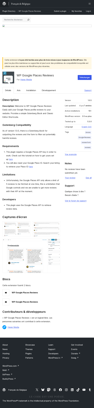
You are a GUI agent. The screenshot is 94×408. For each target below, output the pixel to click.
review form (86, 142)
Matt (5, 370)
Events (74, 349)
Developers (53, 353)
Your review (70, 178)
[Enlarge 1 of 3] (27, 224)
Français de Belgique (17, 390)
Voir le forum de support (76, 201)
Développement (49, 90)
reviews (88, 147)
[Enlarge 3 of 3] (57, 242)
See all (89, 178)
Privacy (5, 358)
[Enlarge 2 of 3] (57, 224)
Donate (75, 353)
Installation (31, 90)
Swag (75, 358)
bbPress (7, 374)
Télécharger (84, 77)
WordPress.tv (55, 358)
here (11, 159)
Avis (18, 90)
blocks (88, 132)
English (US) (87, 127)
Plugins (28, 353)
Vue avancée (71, 154)
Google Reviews (85, 137)
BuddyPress (9, 379)
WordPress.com (10, 366)
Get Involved (77, 345)
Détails (8, 90)
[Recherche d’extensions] (28, 19)
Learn (50, 345)
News (5, 349)
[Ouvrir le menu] (90, 3)
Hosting (5, 353)
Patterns (29, 358)
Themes (29, 349)
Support (88, 90)
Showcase (30, 345)
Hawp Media (26, 79)
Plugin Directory (8, 11)
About (5, 345)
